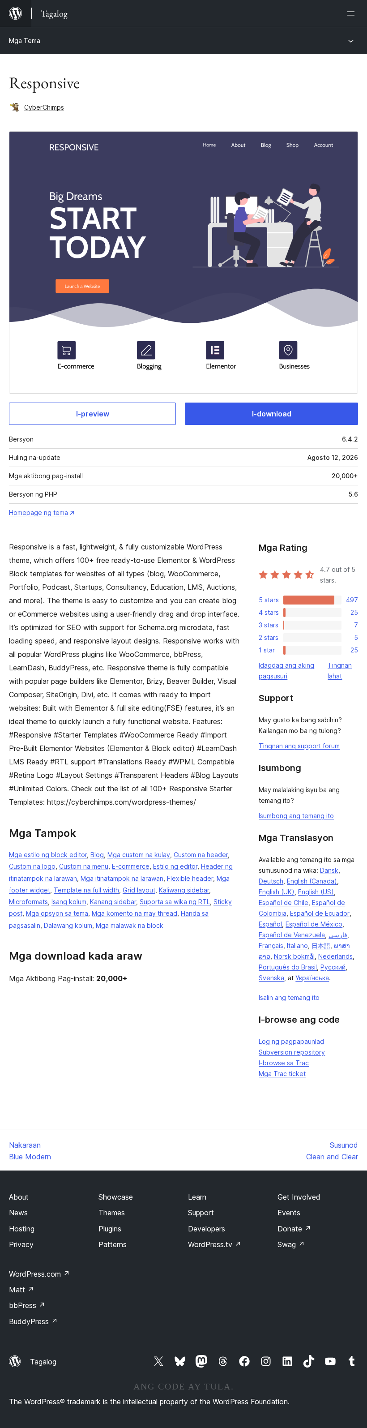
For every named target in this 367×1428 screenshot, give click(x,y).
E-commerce (130, 866)
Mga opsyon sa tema (57, 913)
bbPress (27, 1305)
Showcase (115, 1196)
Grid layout (139, 890)
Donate (294, 1228)
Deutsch (271, 881)
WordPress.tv (214, 1244)
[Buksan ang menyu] (352, 13)
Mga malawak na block (129, 925)
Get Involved (298, 1196)
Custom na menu (83, 866)
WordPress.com (39, 1273)
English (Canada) (312, 881)
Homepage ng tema (38, 512)
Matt (21, 1289)
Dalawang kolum (68, 925)
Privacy (21, 1244)
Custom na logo (32, 866)
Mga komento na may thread (134, 913)
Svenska (271, 978)
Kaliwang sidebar (184, 890)
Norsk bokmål (294, 956)
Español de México (314, 924)
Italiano (297, 945)
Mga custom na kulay (138, 854)
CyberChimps (44, 107)
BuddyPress (33, 1321)
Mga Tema (24, 40)
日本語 (321, 945)
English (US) (316, 892)
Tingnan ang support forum (299, 746)
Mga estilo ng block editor (48, 854)
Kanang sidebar (113, 901)
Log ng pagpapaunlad (291, 1041)
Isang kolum (68, 901)
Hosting (21, 1228)
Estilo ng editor (175, 866)
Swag (291, 1244)
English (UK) (276, 892)
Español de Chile (283, 902)
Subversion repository (292, 1052)
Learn (197, 1196)
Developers (206, 1228)
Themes (111, 1212)
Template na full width (86, 890)
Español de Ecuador (320, 913)
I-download (271, 413)
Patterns (112, 1244)
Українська (312, 978)
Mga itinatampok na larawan (122, 878)
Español (270, 924)
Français (271, 945)
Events (288, 1212)
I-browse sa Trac (284, 1063)
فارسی (338, 935)
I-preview (92, 413)
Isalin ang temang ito (289, 997)
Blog (97, 854)
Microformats (28, 901)
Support (201, 1212)
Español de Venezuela (292, 935)
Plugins (109, 1228)
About (19, 1196)
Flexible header (190, 878)
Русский (333, 967)
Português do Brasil (288, 967)
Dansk (329, 870)
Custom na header (201, 854)
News (18, 1212)
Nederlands (335, 956)
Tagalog (43, 1361)
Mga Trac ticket (282, 1073)
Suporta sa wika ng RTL (175, 901)
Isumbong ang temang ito (296, 815)
